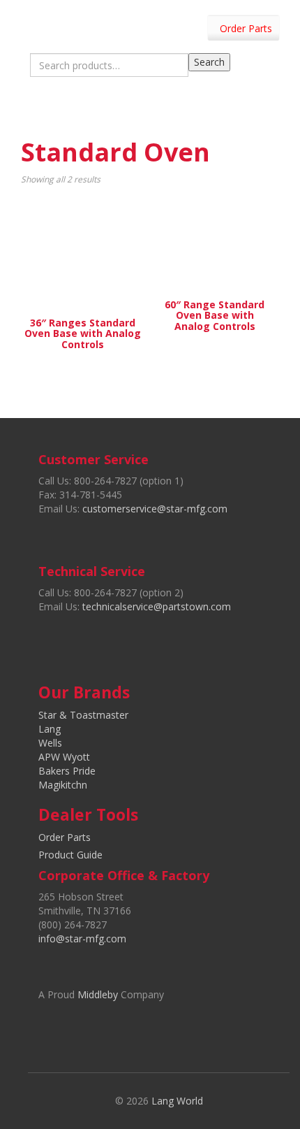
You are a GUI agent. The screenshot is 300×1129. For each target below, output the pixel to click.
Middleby (97, 994)
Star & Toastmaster (83, 714)
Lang (49, 728)
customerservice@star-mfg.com (154, 508)
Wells (50, 742)
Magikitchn (62, 784)
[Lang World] (50, 24)
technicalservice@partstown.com (156, 606)
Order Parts (246, 28)
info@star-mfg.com (82, 938)
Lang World (177, 1100)
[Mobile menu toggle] (275, 110)
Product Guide (70, 854)
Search (209, 62)
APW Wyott (64, 756)
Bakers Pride (67, 770)
